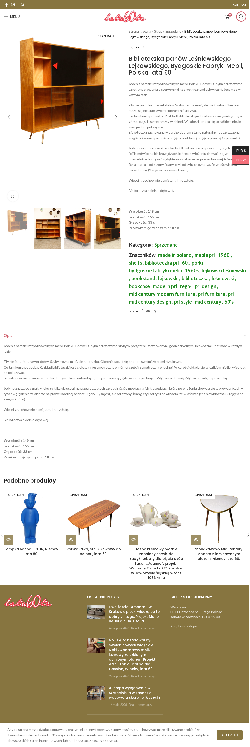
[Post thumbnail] (96, 617)
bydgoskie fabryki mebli (155, 270)
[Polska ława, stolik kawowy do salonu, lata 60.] (93, 517)
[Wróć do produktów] (137, 47)
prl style (183, 302)
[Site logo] (125, 16)
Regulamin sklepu (183, 626)
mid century (208, 302)
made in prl (165, 286)
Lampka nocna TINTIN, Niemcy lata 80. (31, 552)
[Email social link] (148, 311)
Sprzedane (173, 31)
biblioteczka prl (162, 263)
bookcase (139, 286)
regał (186, 286)
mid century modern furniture (162, 294)
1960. (224, 255)
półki (197, 263)
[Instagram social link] (13, 4)
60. (185, 263)
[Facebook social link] (7, 4)
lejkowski (168, 278)
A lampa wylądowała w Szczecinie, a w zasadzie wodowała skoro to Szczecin (134, 693)
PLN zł (239, 159)
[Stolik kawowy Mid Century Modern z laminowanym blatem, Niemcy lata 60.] (218, 517)
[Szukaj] (241, 16)
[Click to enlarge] (12, 196)
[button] (8, 117)
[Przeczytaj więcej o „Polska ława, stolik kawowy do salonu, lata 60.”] (71, 540)
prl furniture (211, 294)
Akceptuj (229, 735)
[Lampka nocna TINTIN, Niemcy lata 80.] (31, 517)
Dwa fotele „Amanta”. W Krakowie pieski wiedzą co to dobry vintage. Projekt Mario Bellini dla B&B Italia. (134, 614)
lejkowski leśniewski (224, 270)
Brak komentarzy (143, 628)
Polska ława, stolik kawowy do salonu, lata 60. (94, 552)
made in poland (175, 255)
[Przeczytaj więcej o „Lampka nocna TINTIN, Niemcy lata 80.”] (8, 540)
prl (231, 294)
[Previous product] (132, 47)
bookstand (143, 278)
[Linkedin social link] (154, 311)
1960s (192, 270)
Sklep (158, 31)
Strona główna (140, 31)
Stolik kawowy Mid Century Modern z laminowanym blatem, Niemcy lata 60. (218, 554)
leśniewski (223, 278)
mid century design (150, 302)
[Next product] (143, 47)
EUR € (239, 150)
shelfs (135, 263)
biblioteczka (195, 278)
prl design (205, 286)
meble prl (205, 255)
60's (229, 302)
